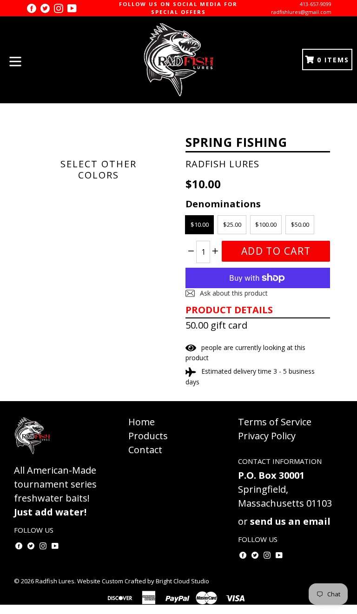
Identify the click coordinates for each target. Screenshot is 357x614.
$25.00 (232, 224)
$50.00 (300, 224)
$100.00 (266, 224)
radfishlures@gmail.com (301, 11)
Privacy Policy (267, 435)
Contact (145, 449)
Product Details (229, 310)
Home (141, 422)
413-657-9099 (315, 3)
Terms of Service (274, 422)
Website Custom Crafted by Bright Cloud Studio (143, 581)
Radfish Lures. (55, 581)
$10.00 (200, 224)
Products (148, 435)
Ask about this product (233, 293)
